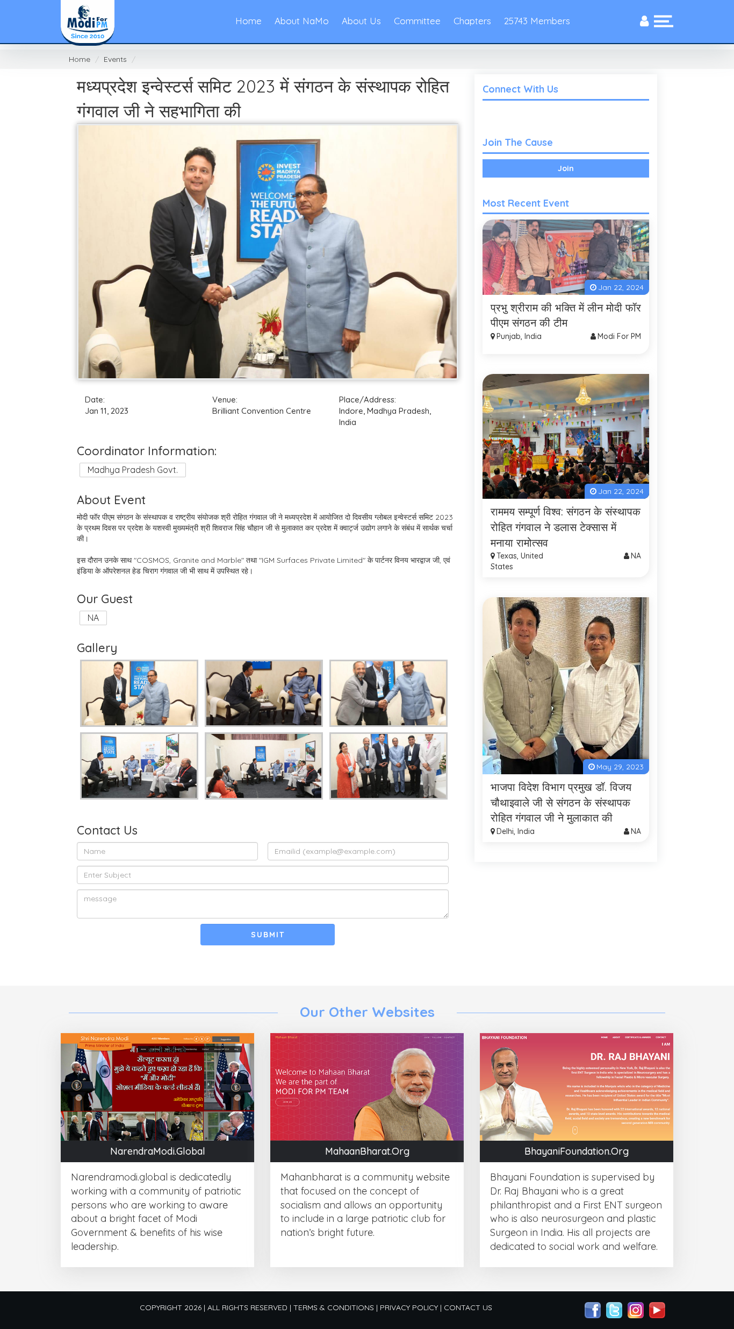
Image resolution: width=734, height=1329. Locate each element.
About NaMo (302, 20)
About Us (361, 20)
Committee (417, 20)
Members (537, 20)
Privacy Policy (409, 1307)
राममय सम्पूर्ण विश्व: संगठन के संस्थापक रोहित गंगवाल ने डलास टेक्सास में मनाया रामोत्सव (566, 527)
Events (115, 59)
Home (248, 20)
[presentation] (644, 21)
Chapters (472, 20)
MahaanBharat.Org (367, 1151)
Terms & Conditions (333, 1307)
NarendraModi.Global (157, 1151)
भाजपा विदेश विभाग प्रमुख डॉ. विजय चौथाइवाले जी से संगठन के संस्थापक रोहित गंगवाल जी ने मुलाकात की (561, 802)
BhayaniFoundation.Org (576, 1151)
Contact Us (468, 1307)
